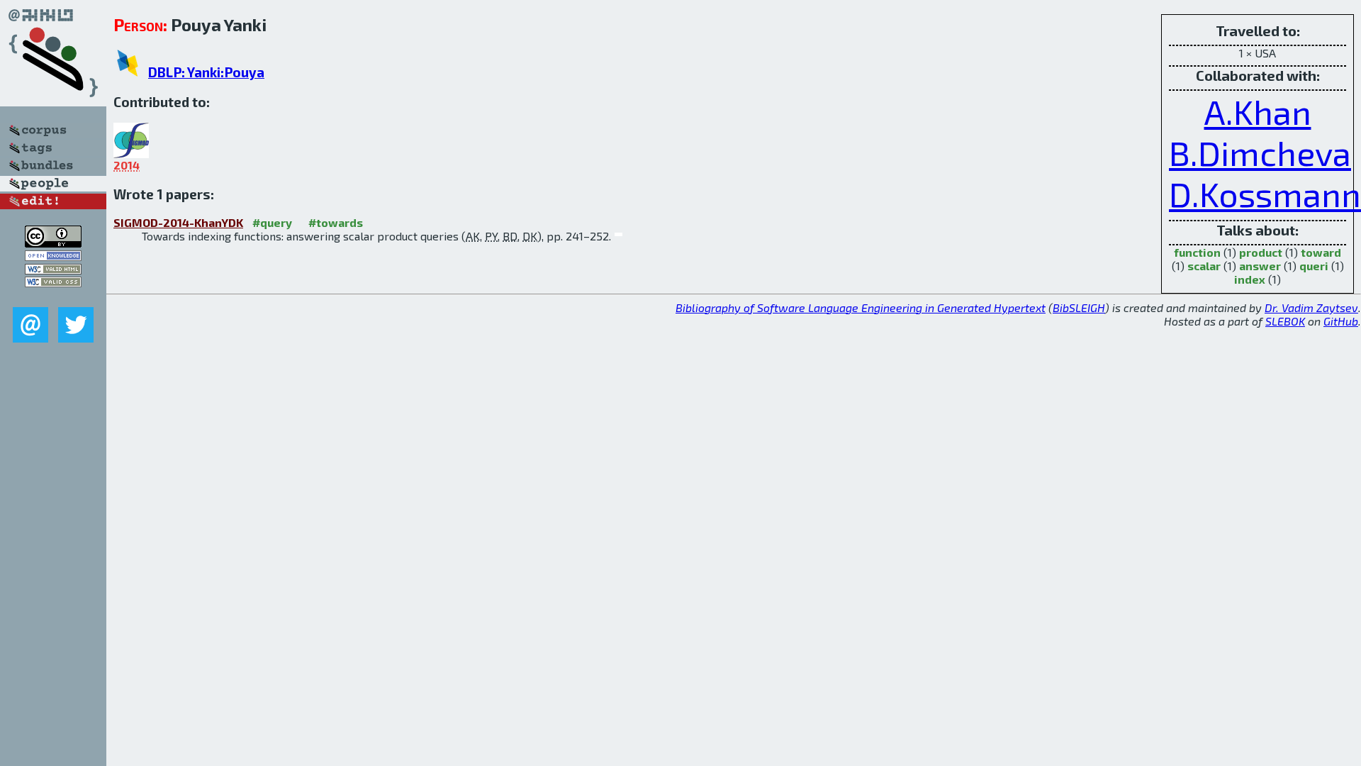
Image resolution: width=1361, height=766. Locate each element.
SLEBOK (1285, 321)
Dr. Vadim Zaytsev (1311, 307)
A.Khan (1257, 111)
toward (1321, 252)
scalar (1204, 265)
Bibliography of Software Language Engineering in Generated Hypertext (861, 307)
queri (1313, 265)
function (1197, 252)
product (1260, 252)
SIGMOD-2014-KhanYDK (178, 222)
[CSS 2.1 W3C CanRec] (53, 297)
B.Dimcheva (1260, 152)
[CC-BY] (53, 243)
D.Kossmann (1265, 193)
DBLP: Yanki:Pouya (206, 72)
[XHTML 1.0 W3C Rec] (53, 270)
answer (1260, 265)
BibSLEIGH (1079, 307)
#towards (335, 222)
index (1249, 279)
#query (272, 222)
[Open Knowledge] (53, 256)
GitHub (1340, 321)
